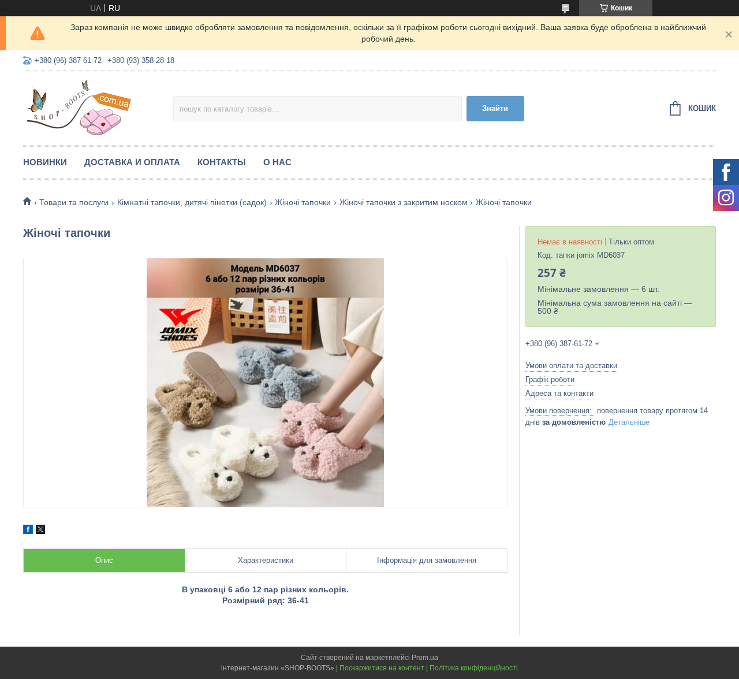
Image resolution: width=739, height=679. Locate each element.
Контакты (221, 162)
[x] (40, 531)
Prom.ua (425, 658)
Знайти (495, 108)
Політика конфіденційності (474, 668)
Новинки (45, 162)
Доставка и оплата (132, 162)
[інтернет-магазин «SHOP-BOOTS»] (98, 107)
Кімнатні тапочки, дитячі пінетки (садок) (192, 202)
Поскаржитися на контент (381, 668)
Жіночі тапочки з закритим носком (403, 202)
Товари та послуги (74, 202)
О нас (277, 162)
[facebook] (28, 531)
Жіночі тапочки (303, 202)
